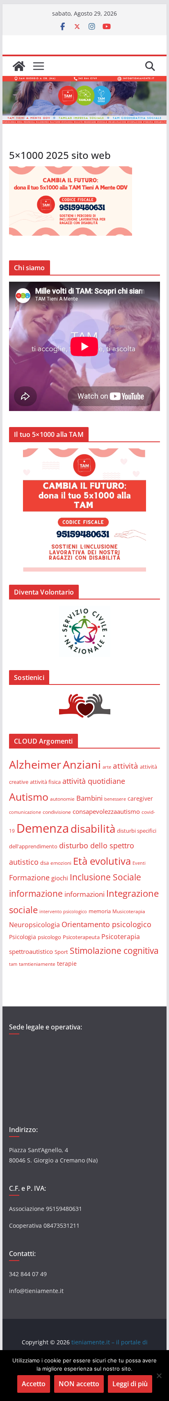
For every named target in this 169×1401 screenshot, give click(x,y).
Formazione (29, 877)
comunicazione (25, 812)
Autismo (28, 797)
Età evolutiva (102, 861)
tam (13, 964)
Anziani (82, 764)
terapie (67, 963)
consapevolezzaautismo (106, 811)
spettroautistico (31, 951)
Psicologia (22, 937)
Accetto (34, 1383)
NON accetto (79, 1383)
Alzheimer (35, 764)
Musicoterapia (128, 911)
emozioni (60, 862)
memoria (100, 911)
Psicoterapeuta (81, 937)
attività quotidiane (93, 781)
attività (125, 765)
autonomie (62, 798)
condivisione (57, 811)
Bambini (89, 798)
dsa (44, 862)
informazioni (84, 894)
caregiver (140, 798)
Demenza (42, 828)
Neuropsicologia (34, 924)
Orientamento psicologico (106, 924)
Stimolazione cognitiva (114, 950)
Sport (61, 951)
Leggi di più (130, 1383)
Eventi (139, 863)
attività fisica (45, 781)
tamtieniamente (37, 963)
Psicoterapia (120, 936)
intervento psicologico (63, 911)
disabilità (93, 829)
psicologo (49, 937)
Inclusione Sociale (105, 877)
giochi (59, 878)
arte (107, 767)
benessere (115, 799)
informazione (36, 893)
